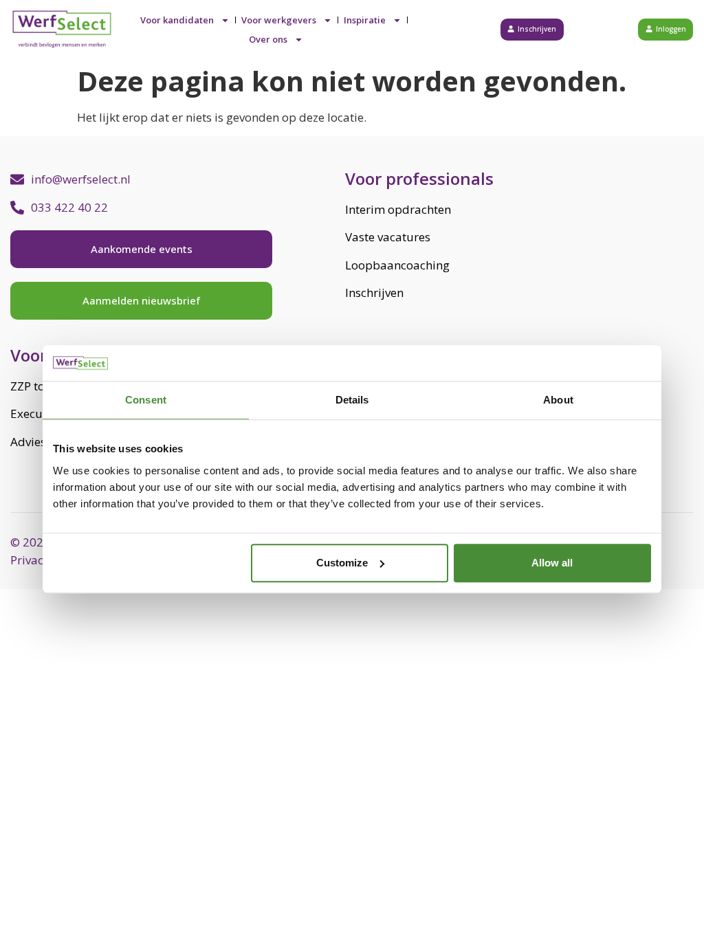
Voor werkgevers (278, 20)
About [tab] (558, 400)
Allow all (552, 562)
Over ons (268, 39)
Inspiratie (365, 20)
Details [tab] (352, 400)
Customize (342, 562)
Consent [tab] (145, 400)
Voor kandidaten (177, 20)
